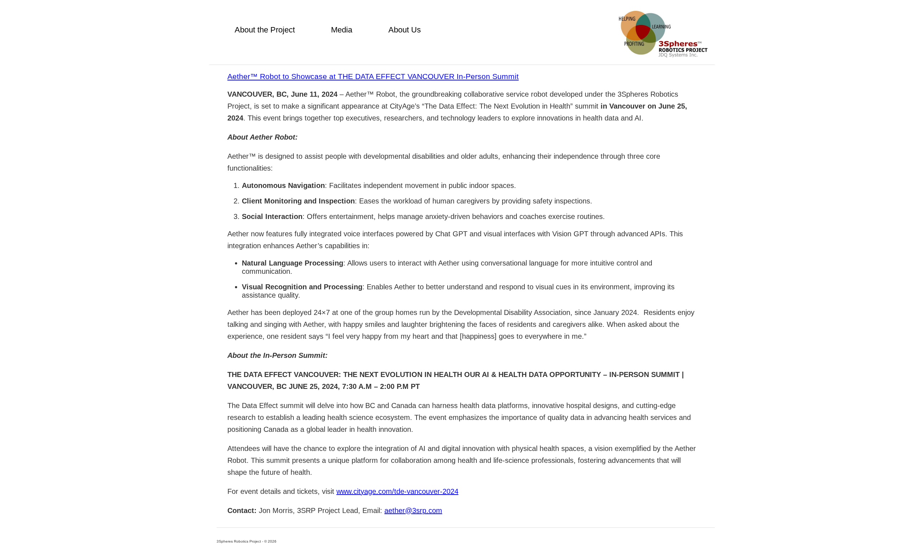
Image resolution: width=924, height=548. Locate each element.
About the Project (265, 29)
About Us (404, 29)
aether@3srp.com (413, 510)
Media (341, 29)
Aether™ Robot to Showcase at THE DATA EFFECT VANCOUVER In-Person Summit (373, 76)
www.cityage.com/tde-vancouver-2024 (397, 491)
